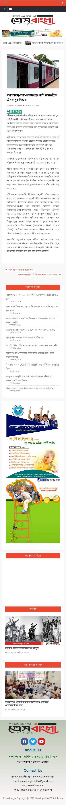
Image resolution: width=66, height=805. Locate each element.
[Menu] (5, 3)
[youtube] (10, 9)
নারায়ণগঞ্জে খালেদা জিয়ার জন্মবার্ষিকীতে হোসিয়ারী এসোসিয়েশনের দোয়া (32, 297)
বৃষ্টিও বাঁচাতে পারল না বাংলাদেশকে (20, 270)
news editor (10, 652)
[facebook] (5, 9)
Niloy (7, 709)
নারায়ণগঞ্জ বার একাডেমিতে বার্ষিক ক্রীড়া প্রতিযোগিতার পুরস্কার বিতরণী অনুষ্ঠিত (30, 355)
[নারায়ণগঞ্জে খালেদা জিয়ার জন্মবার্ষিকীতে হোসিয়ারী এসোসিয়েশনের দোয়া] (33, 685)
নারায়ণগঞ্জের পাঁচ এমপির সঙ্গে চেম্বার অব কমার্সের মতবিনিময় (30, 388)
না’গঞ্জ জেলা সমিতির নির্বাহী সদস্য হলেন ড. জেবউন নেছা (38, 275)
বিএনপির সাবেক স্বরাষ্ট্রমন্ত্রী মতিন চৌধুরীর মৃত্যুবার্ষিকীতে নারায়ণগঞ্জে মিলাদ (32, 367)
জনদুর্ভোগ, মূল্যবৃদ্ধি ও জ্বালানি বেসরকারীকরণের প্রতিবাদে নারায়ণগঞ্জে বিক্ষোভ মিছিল (28, 378)
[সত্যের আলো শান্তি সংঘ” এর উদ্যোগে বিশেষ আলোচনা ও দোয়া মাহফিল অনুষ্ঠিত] (17, 43)
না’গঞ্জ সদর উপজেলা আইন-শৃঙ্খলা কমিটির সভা (25, 337)
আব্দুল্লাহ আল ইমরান (14, 105)
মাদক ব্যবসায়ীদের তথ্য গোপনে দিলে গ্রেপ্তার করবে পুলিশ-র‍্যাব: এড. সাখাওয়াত (32, 308)
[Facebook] (24, 741)
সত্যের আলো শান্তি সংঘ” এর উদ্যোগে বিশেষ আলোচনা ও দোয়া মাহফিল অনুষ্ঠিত (30, 320)
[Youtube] (41, 741)
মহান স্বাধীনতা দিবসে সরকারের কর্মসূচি (22, 648)
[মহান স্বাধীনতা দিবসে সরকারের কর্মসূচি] (33, 630)
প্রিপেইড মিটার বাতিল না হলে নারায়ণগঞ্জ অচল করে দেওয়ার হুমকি (31, 345)
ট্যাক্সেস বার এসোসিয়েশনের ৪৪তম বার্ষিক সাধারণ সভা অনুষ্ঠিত (31, 330)
